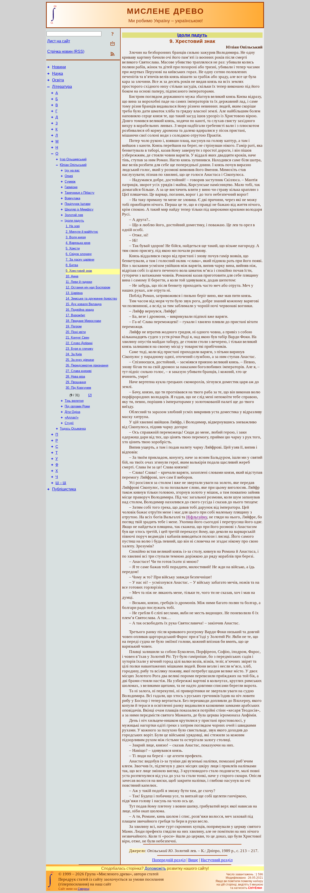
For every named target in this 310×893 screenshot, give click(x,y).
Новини (59, 67)
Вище (193, 860)
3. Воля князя (76, 237)
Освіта (58, 80)
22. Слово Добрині (79, 343)
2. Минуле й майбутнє (82, 231)
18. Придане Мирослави (83, 321)
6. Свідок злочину (79, 254)
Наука (57, 73)
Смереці (83, 889)
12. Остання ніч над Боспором (88, 287)
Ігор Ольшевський (73, 159)
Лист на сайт (58, 41)
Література (62, 87)
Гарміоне (71, 187)
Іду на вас (72, 170)
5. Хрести (73, 248)
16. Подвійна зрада (80, 309)
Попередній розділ (169, 860)
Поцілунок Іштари (77, 204)
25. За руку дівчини (80, 360)
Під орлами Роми (77, 406)
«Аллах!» (71, 417)
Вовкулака (72, 198)
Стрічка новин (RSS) (65, 51)
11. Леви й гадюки (79, 282)
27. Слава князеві (79, 371)
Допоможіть (155, 868)
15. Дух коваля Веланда (83, 304)
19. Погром (74, 326)
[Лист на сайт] (112, 44)
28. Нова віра (75, 376)
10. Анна (72, 276)
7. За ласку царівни (80, 259)
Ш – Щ (60, 483)
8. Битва (72, 265)
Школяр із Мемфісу (79, 209)
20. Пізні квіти (76, 332)
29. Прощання (76, 382)
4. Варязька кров (78, 243)
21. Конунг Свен (77, 337)
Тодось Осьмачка (73, 428)
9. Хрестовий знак (79, 270)
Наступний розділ (216, 860)
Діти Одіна (72, 412)
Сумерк (70, 181)
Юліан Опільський (73, 165)
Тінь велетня (74, 401)
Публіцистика (64, 489)
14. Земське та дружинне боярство (91, 298)
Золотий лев (74, 215)
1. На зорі (73, 226)
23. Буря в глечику (79, 348)
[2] (90, 395)
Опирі (69, 176)
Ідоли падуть (74, 220)
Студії (69, 423)
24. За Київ (74, 354)
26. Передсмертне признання (87, 365)
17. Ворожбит (75, 315)
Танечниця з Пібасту (79, 192)
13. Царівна (74, 293)
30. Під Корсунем (78, 387)
